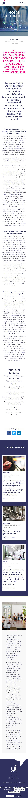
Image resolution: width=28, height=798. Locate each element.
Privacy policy (18, 796)
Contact (14, 776)
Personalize (10, 796)
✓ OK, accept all (19, 789)
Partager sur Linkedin (19, 433)
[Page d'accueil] (3, 2)
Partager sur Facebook (9, 433)
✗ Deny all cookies (14, 791)
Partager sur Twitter (14, 433)
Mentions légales (14, 778)
